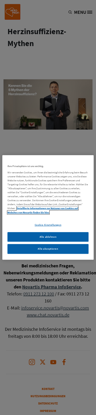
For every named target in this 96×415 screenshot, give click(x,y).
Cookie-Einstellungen (48, 224)
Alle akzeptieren (48, 249)
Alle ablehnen (48, 236)
